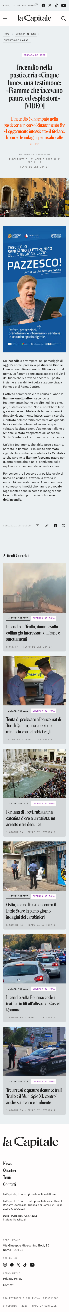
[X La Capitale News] (49, 5)
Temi (7, 1177)
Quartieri (10, 1170)
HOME (6, 33)
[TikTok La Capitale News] (56, 5)
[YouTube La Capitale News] (63, 5)
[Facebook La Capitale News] (43, 5)
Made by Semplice (44, 1305)
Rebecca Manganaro (37, 154)
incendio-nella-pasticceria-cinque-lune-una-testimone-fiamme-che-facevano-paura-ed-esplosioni (17, 40)
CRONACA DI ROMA (26, 33)
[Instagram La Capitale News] (36, 5)
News (7, 1163)
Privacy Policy (12, 1279)
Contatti (9, 1184)
